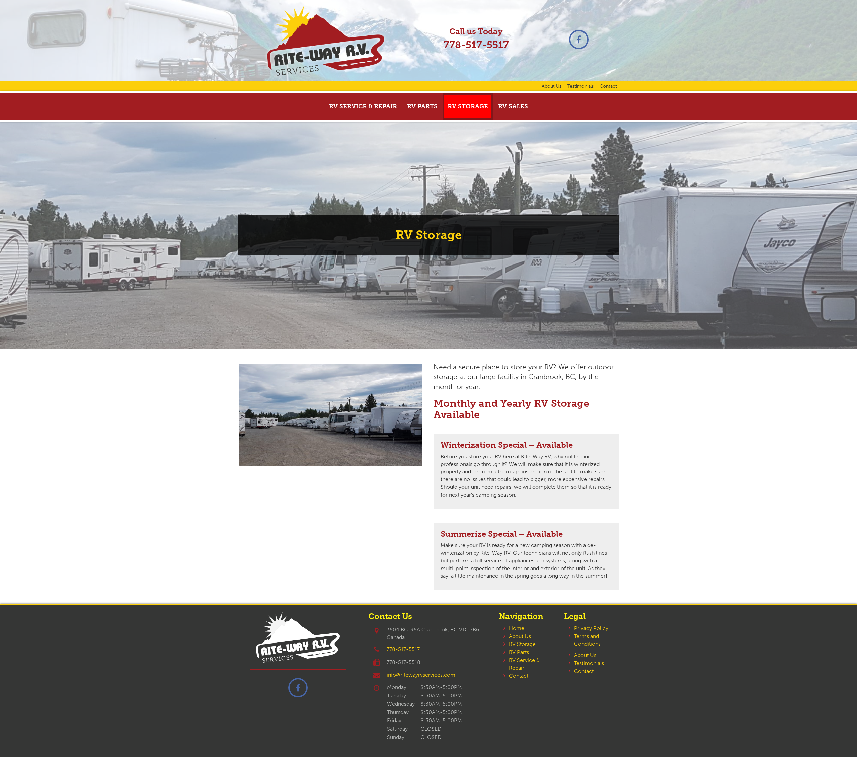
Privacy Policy (591, 628)
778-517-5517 (476, 45)
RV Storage (468, 106)
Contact (608, 86)
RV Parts (422, 106)
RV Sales (513, 106)
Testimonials (580, 86)
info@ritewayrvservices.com (421, 675)
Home (516, 628)
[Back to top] (838, 738)
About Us (551, 86)
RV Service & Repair (363, 106)
